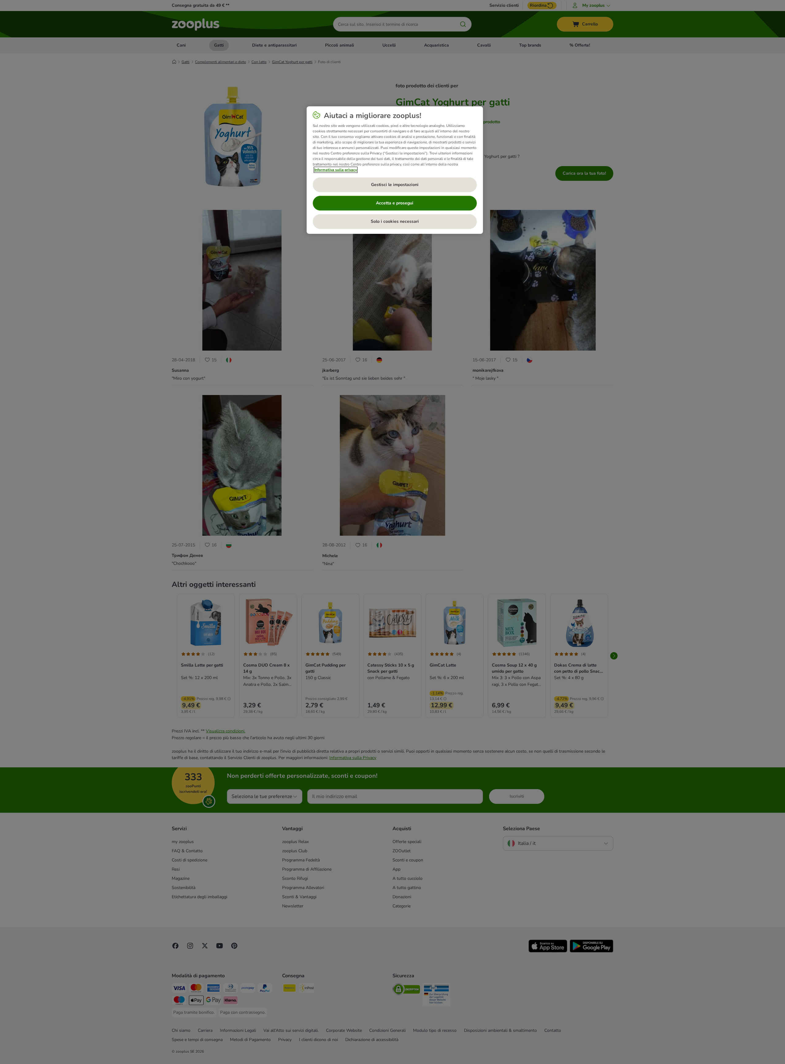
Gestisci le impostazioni (395, 185)
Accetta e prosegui (394, 203)
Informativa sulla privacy (335, 169)
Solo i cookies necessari (395, 221)
